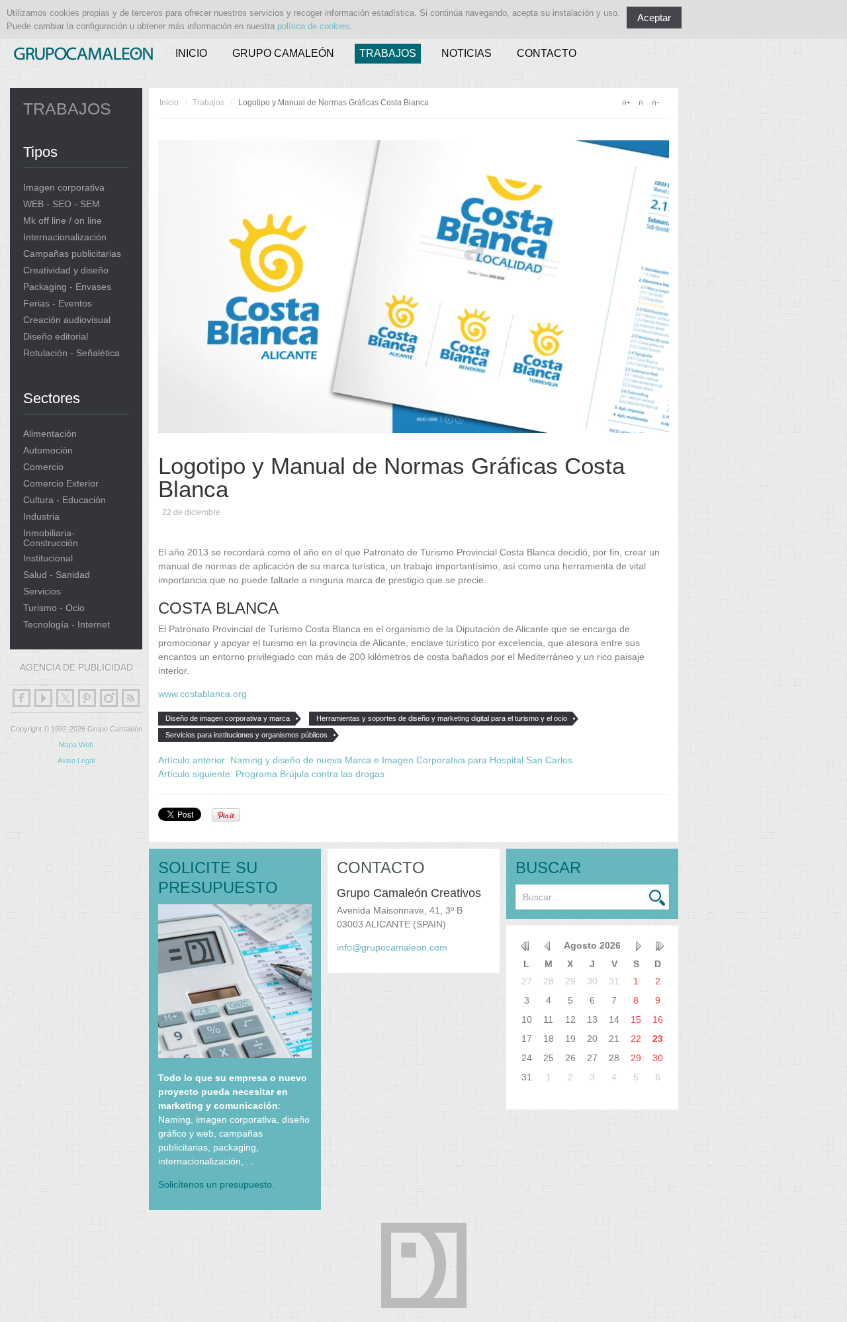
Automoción (48, 450)
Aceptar (654, 17)
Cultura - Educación (64, 500)
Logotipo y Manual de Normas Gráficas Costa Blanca (391, 477)
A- (655, 102)
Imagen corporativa (64, 188)
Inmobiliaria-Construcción (50, 538)
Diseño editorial (55, 337)
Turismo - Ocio (54, 608)
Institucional (48, 558)
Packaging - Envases (67, 287)
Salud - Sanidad (56, 575)
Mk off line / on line (62, 221)
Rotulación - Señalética (71, 353)
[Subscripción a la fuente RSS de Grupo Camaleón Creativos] (130, 698)
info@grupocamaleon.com (392, 947)
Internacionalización (65, 237)
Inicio (191, 53)
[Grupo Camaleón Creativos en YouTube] (43, 698)
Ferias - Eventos (57, 303)
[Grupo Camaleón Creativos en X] (65, 698)
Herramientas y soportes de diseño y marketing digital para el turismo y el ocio (441, 718)
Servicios (42, 591)
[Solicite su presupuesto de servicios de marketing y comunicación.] (235, 1054)
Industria (41, 517)
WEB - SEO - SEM (61, 204)
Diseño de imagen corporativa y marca (227, 718)
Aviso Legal (76, 761)
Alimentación (50, 434)
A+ (626, 102)
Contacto (546, 53)
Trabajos (387, 53)
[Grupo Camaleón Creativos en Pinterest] (87, 698)
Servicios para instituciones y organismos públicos (246, 735)
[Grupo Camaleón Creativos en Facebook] (21, 698)
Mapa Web (76, 745)
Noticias (466, 53)
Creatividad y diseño (66, 270)
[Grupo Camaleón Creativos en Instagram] (108, 698)
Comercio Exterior (61, 484)
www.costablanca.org (202, 693)
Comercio (43, 467)
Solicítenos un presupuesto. (216, 1184)
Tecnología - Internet (66, 625)
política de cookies (313, 26)
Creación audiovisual (67, 320)
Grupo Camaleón (283, 53)
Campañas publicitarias (72, 254)
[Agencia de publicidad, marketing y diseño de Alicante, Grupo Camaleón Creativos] (83, 50)
